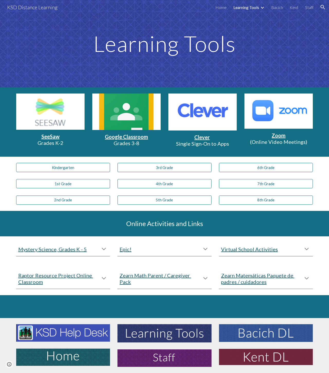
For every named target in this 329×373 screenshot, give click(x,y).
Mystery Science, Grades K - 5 (52, 249)
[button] (323, 7)
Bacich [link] (277, 7)
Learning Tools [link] (246, 7)
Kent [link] (294, 7)
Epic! (125, 249)
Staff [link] (309, 7)
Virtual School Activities (249, 249)
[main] (164, 44)
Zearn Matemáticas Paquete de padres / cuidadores (257, 278)
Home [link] (221, 7)
